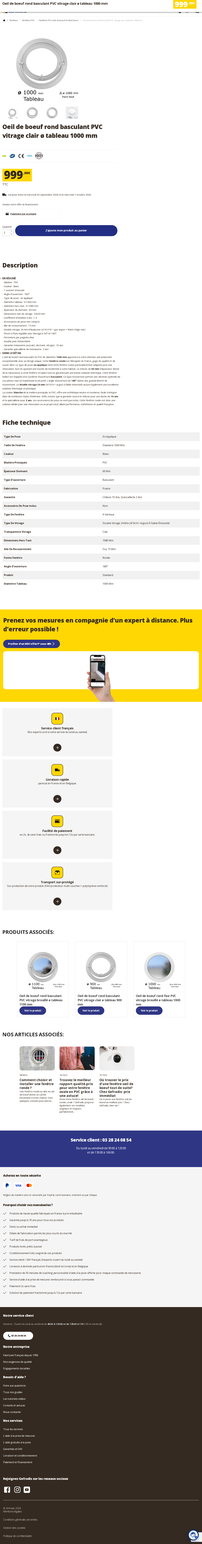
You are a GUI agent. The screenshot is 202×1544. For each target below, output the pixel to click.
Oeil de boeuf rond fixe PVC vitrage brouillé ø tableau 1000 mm (158, 1000)
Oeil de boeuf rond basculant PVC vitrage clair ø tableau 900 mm (100, 1000)
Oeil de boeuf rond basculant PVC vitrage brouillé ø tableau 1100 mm (40, 1000)
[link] (43, 979)
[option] (12, 113)
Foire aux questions (14, 1385)
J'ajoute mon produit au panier (66, 230)
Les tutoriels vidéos (14, 1399)
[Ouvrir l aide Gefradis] (193, 1535)
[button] (31, 214)
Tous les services (13, 1429)
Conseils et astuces (14, 1405)
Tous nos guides (12, 1392)
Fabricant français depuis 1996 (20, 1355)
